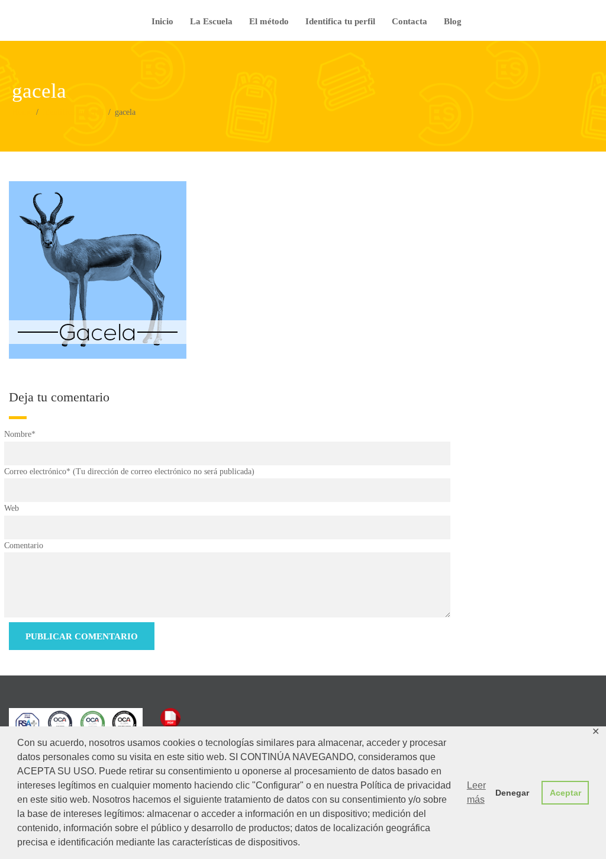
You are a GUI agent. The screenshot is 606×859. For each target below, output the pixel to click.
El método (269, 21)
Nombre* (20, 434)
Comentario (23, 545)
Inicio (162, 21)
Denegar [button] (512, 792)
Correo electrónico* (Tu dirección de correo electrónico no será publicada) (129, 471)
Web (11, 508)
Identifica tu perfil (340, 21)
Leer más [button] (476, 792)
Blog (453, 21)
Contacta (409, 21)
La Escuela (211, 21)
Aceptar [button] (565, 792)
